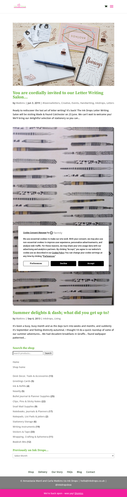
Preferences (36, 263)
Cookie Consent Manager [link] (35, 233)
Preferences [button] (49, 256)
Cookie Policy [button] (58, 253)
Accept (90, 263)
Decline (63, 263)
